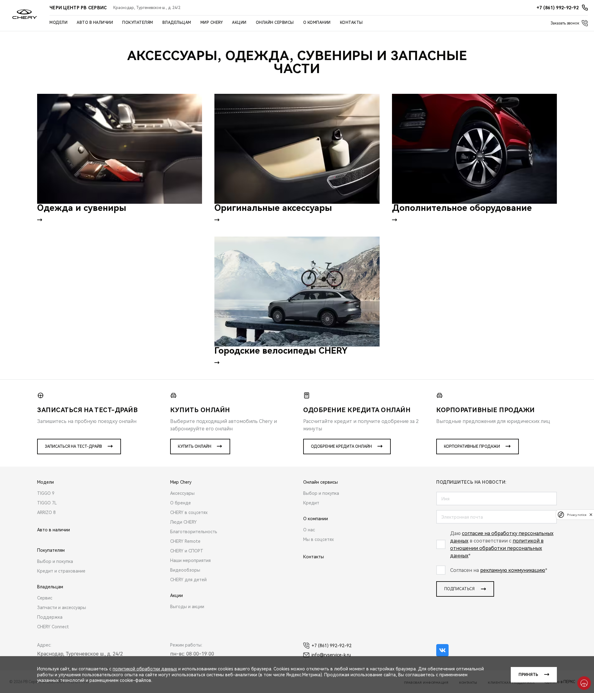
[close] (591, 514)
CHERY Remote (185, 541)
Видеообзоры (185, 570)
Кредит (311, 502)
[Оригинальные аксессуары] (296, 149)
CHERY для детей (188, 579)
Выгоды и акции (187, 606)
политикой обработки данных (145, 668)
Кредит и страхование (61, 571)
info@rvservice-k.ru (331, 654)
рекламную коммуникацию (512, 570)
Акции (239, 22)
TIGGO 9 (45, 493)
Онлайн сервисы (275, 22)
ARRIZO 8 (46, 512)
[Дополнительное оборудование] (474, 149)
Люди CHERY (183, 522)
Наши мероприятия (190, 560)
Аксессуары (182, 493)
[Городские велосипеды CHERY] (296, 291)
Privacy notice (576, 514)
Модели (58, 22)
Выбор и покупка (55, 561)
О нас (309, 529)
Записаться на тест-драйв (73, 446)
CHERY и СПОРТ (186, 550)
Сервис (44, 597)
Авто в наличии (95, 22)
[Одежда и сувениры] (119, 149)
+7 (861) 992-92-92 (331, 645)
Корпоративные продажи (472, 446)
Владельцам (176, 22)
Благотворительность (193, 531)
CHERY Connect (53, 626)
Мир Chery (211, 22)
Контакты (351, 22)
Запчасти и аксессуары (61, 607)
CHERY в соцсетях (189, 512)
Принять (528, 675)
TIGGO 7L (47, 502)
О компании (317, 22)
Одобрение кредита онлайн (341, 446)
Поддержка (49, 617)
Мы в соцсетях (318, 539)
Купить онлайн (194, 446)
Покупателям (137, 22)
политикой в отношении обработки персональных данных (497, 548)
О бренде (180, 502)
